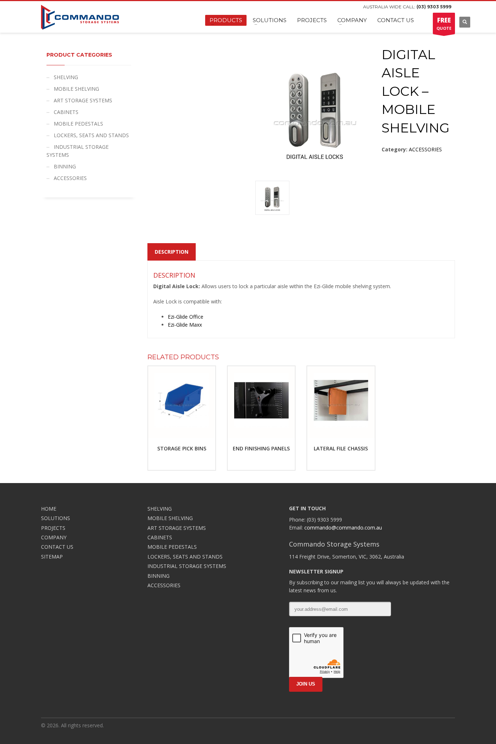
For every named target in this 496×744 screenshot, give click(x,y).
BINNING (65, 166)
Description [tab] (171, 251)
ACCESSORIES (70, 178)
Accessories (425, 149)
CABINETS (66, 112)
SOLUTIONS (55, 518)
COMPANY (53, 537)
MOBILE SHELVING (76, 88)
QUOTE (443, 23)
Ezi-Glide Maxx (185, 324)
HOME (48, 508)
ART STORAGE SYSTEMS (83, 100)
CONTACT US (57, 546)
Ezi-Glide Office (185, 316)
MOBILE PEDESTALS (78, 123)
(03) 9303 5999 (433, 6)
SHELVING (66, 77)
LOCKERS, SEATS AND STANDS (91, 135)
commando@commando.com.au (343, 527)
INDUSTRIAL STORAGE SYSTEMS (77, 150)
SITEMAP (52, 556)
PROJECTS (53, 527)
